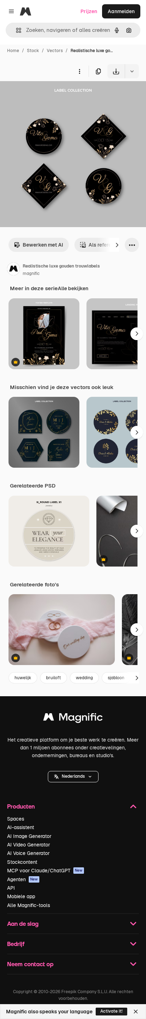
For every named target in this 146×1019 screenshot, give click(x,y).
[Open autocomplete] (16, 30)
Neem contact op (30, 964)
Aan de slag (23, 923)
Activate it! (111, 1011)
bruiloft (53, 678)
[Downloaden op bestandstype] (132, 71)
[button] (73, 776)
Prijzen (88, 11)
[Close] (135, 1011)
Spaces (15, 819)
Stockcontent (22, 862)
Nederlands (73, 776)
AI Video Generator (28, 844)
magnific (31, 273)
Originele (46, 94)
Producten (21, 806)
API (11, 888)
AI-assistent (20, 827)
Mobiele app (21, 896)
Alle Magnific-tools (28, 905)
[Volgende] (117, 245)
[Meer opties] (79, 71)
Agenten (22, 879)
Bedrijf (15, 943)
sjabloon (116, 678)
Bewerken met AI (43, 245)
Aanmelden (121, 11)
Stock (33, 51)
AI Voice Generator (28, 853)
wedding (84, 678)
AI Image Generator (29, 836)
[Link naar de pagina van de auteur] (13, 270)
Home (13, 51)
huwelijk (23, 678)
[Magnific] (73, 718)
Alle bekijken (73, 288)
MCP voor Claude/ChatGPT (45, 870)
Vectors (55, 51)
